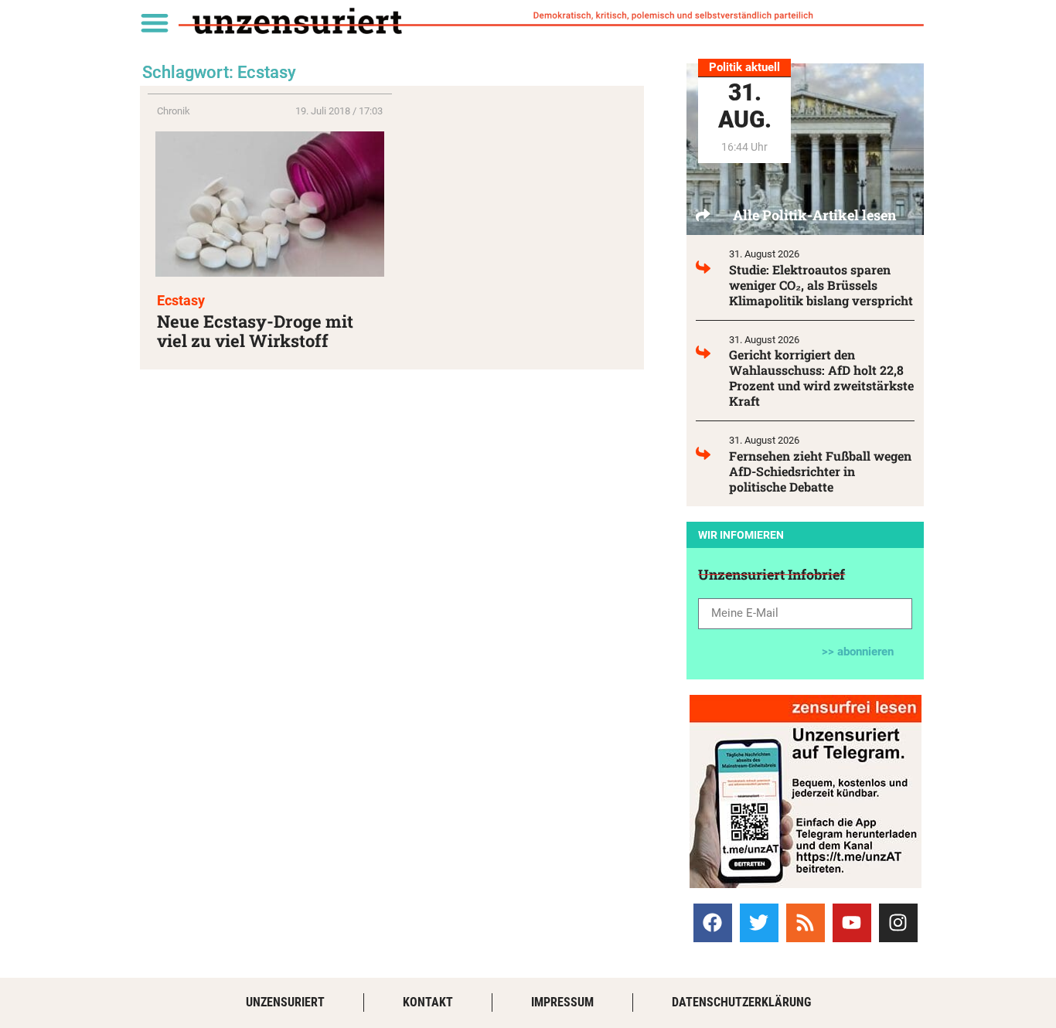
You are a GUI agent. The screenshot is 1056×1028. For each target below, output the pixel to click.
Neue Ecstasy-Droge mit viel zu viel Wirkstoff (255, 331)
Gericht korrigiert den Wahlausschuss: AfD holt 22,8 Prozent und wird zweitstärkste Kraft (821, 377)
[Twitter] (759, 923)
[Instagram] (898, 923)
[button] (154, 22)
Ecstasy (181, 300)
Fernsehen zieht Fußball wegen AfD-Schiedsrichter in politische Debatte (820, 471)
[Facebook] (712, 923)
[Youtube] (852, 923)
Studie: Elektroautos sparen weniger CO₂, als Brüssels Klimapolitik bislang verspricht (821, 284)
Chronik (173, 111)
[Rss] (805, 923)
